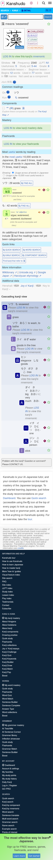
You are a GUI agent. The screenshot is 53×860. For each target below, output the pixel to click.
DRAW (33, 39)
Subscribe (6, 608)
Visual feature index (11, 574)
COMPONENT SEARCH (35, 255)
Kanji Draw (7, 665)
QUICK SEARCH (12, 249)
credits (21, 547)
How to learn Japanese (12, 564)
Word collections (9, 712)
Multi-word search (10, 818)
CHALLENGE (36, 31)
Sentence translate (10, 815)
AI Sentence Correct (11, 731)
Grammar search (10, 821)
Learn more (19, 855)
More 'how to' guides (11, 571)
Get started (34, 855)
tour (30, 519)
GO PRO (6, 788)
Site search (7, 577)
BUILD (33, 35)
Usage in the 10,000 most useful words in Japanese (23, 176)
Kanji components (10, 631)
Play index (6, 598)
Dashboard (9, 498)
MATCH (33, 43)
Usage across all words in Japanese (31, 172)
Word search (8, 811)
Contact (5, 605)
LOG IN (7, 56)
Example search (9, 828)
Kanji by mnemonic (10, 808)
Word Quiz (7, 695)
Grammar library (9, 735)
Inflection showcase (11, 738)
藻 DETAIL (26, 10)
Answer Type (8, 708)
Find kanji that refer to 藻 (14, 260)
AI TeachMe (7, 728)
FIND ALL (27, 183)
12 (11, 73)
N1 (47, 62)
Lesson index (8, 594)
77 (33, 73)
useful (11, 152)
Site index (6, 584)
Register (13, 785)
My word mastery (12, 685)
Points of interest (9, 832)
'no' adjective (21, 212)
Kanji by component (11, 805)
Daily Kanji (7, 781)
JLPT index (7, 588)
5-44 (34, 66)
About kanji (7, 628)
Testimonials (7, 601)
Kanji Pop (6, 672)
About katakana (9, 624)
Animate (19, 47)
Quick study (7, 638)
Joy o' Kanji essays (10, 648)
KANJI (15, 10)
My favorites (7, 771)
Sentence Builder (10, 701)
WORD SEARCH (32, 249)
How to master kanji (11, 567)
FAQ (4, 581)
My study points (9, 775)
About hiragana (9, 621)
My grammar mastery (14, 725)
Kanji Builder (8, 661)
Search (48, 16)
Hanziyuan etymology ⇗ (27, 275)
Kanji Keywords (9, 658)
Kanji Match (7, 668)
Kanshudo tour (8, 557)
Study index (7, 591)
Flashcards (7, 641)
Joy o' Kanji (27, 285)
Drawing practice (9, 634)
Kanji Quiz (6, 655)
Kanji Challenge (9, 651)
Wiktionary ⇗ (9, 272)
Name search (8, 825)
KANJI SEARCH (12, 255)
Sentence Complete (11, 705)
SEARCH (5, 10)
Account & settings (10, 768)
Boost (4, 675)
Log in (5, 785)
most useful (15, 156)
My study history (9, 778)
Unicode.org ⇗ (27, 272)
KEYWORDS (36, 47)
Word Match (7, 698)
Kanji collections (9, 645)
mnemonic (39, 56)
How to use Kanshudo (12, 561)
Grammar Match (9, 748)
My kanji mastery (12, 617)
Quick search (38, 498)
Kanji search (7, 801)
